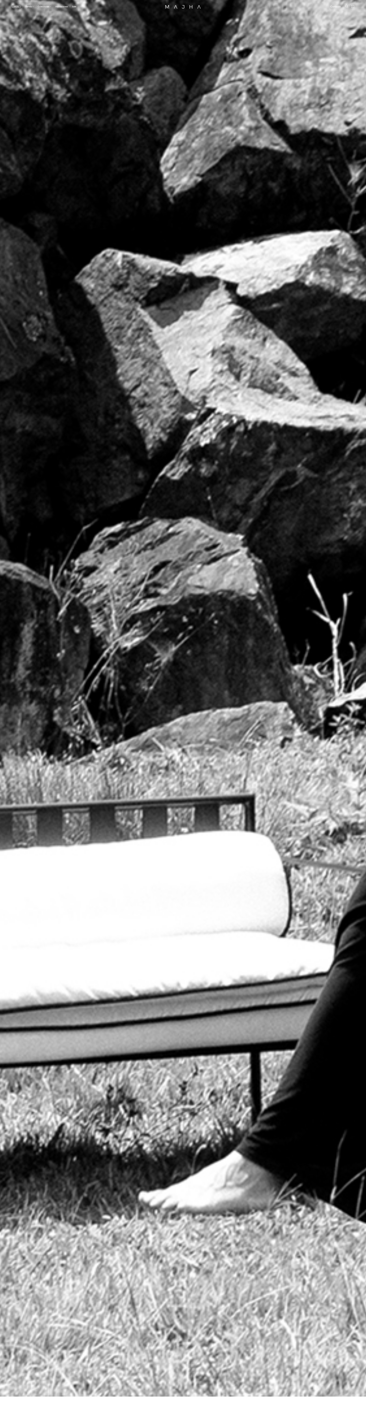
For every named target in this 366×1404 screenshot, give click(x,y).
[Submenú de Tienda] (33, 6)
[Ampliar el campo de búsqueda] (346, 6)
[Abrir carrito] (352, 6)
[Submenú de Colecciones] (50, 6)
